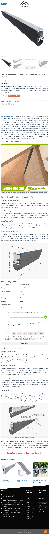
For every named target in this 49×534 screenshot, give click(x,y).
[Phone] (45, 317)
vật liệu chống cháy (25, 443)
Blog (24, 530)
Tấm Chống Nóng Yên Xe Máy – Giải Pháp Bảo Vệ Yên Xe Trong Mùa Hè (39, 480)
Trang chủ (3, 72)
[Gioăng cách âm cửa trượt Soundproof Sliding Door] (24, 469)
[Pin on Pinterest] (11, 104)
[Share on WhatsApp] (2, 104)
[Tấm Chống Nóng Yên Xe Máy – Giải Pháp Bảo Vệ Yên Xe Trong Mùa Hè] (40, 469)
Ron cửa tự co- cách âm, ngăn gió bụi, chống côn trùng (8, 480)
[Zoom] (2, 56)
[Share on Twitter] (7, 104)
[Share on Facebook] (4, 104)
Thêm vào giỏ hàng (14, 95)
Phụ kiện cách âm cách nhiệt (17, 72)
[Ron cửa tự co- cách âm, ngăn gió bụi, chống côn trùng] (8, 469)
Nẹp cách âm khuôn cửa (7, 116)
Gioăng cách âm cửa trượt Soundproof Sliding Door (22, 480)
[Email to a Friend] (9, 104)
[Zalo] (45, 320)
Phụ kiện (8, 72)
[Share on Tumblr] (14, 104)
